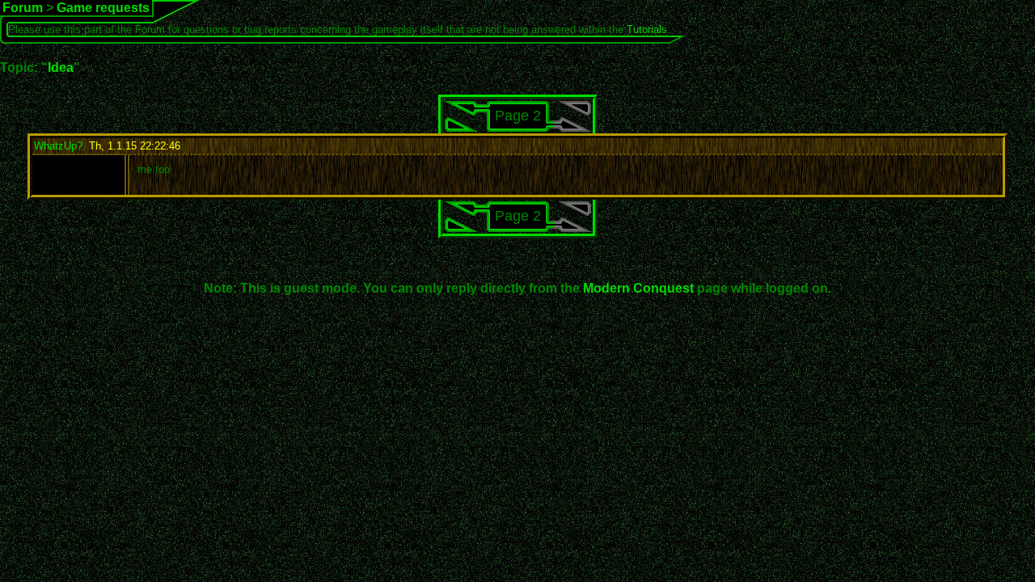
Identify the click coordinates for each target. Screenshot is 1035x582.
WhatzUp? (58, 146)
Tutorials (647, 29)
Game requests (103, 8)
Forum (22, 8)
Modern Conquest (638, 288)
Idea (61, 67)
